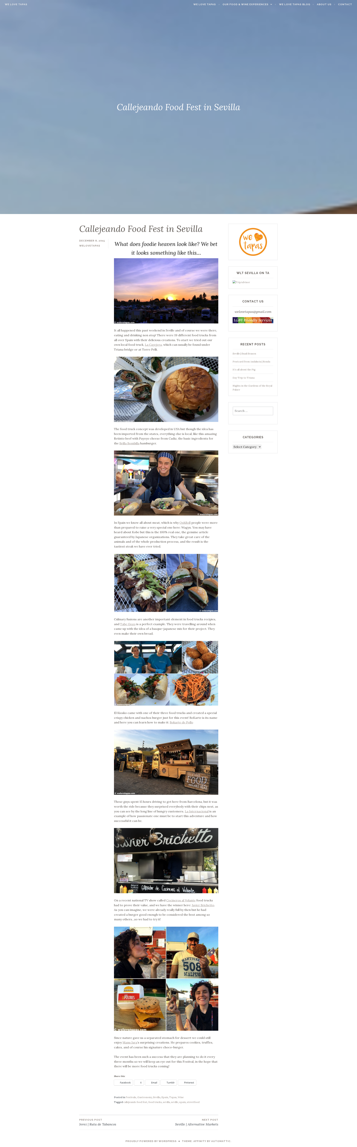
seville (174, 1102)
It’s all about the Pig (244, 369)
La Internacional (197, 811)
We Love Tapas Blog (294, 4)
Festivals (131, 1097)
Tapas (173, 1097)
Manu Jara (130, 1042)
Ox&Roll (185, 522)
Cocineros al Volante (181, 900)
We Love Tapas (16, 4)
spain (182, 1102)
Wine (181, 1097)
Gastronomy (144, 1097)
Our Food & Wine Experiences (245, 4)
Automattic (221, 1141)
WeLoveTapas (89, 245)
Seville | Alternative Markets (196, 1122)
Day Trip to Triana (244, 377)
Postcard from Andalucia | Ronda (251, 361)
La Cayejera (153, 344)
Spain (164, 1097)
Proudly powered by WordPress (151, 1141)
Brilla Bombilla (129, 443)
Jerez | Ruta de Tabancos (97, 1122)
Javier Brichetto (203, 905)
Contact (345, 4)
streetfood (193, 1102)
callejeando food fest (135, 1102)
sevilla (166, 1102)
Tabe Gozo (128, 624)
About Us (324, 4)
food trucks (155, 1102)
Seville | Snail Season (244, 353)
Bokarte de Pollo (181, 722)
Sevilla (156, 1097)
